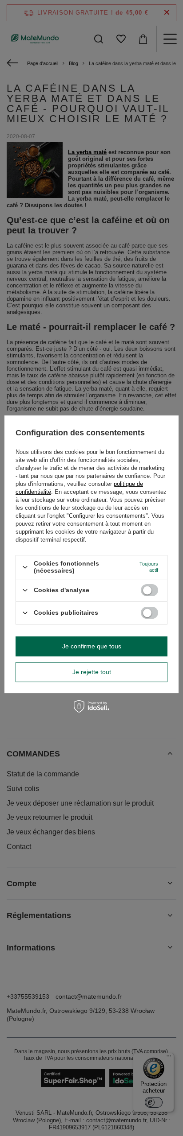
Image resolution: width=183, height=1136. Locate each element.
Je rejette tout (91, 671)
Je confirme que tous (91, 646)
